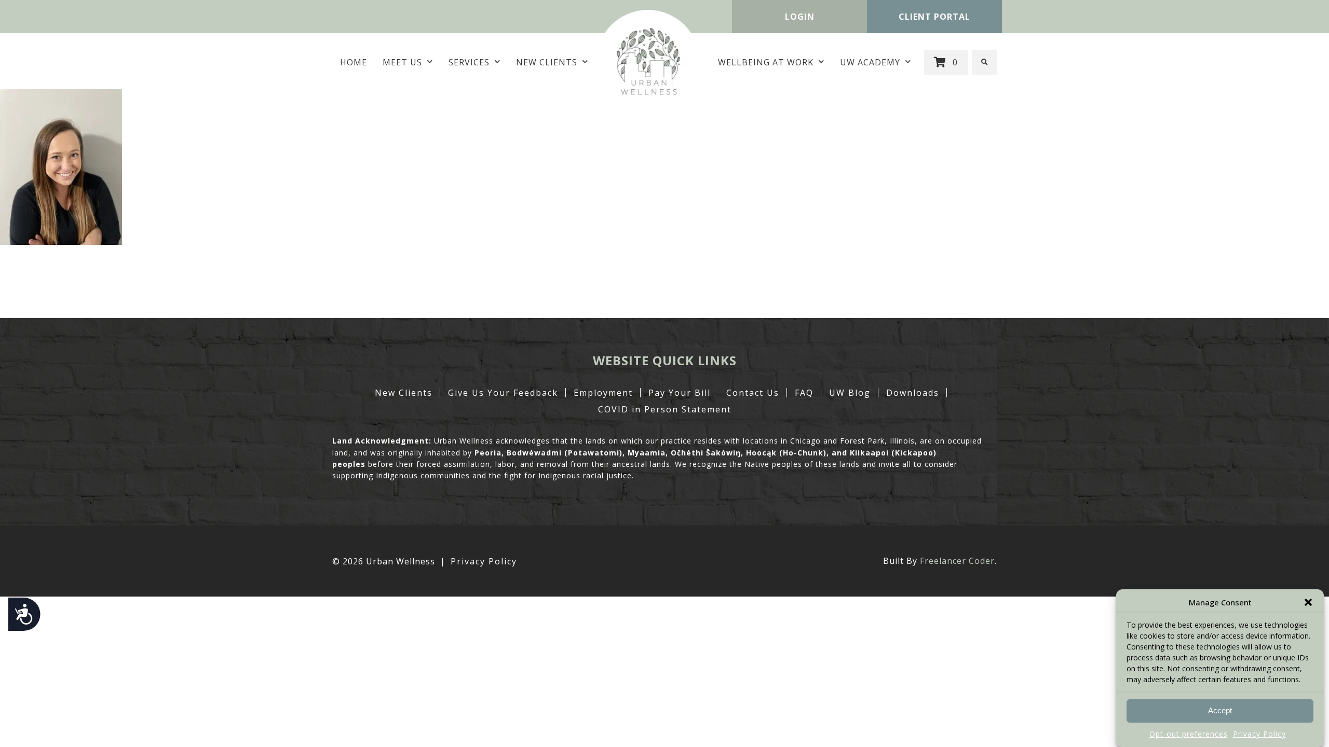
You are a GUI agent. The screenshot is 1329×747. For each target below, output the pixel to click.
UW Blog (850, 392)
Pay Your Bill (679, 392)
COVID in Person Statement (664, 409)
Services (469, 62)
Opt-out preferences (1188, 734)
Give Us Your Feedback (503, 392)
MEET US (402, 62)
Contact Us (752, 392)
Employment (603, 392)
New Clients (546, 62)
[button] (1308, 602)
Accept (1220, 711)
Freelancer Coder (957, 560)
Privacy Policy (1259, 734)
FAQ (804, 392)
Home (353, 62)
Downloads (912, 392)
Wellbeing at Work (765, 62)
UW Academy (870, 62)
